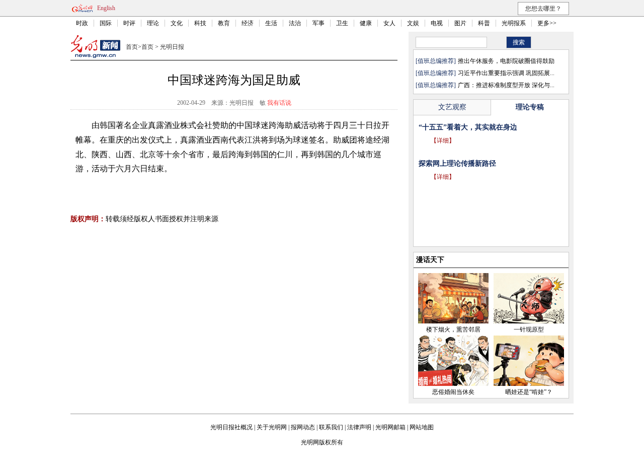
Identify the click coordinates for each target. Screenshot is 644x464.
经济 (248, 23)
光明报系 (514, 23)
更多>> (546, 23)
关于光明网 (272, 427)
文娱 (413, 23)
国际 (106, 23)
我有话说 (279, 102)
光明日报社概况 (231, 427)
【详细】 (443, 154)
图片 (460, 23)
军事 (318, 23)
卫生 (342, 23)
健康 (366, 23)
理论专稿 (530, 107)
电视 (437, 23)
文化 (177, 23)
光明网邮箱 (390, 427)
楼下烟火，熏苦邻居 (453, 329)
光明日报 (172, 46)
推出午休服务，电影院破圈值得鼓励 (506, 60)
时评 (129, 23)
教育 (224, 23)
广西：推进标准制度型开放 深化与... (506, 85)
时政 (82, 23)
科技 (200, 23)
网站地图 (422, 427)
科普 (484, 23)
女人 (389, 23)
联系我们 (331, 427)
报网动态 (303, 427)
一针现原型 (529, 329)
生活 (271, 23)
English (106, 8)
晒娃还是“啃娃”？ (528, 391)
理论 (153, 23)
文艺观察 (452, 107)
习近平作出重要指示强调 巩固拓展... (506, 73)
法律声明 (359, 427)
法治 (295, 23)
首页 (132, 46)
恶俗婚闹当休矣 (453, 391)
